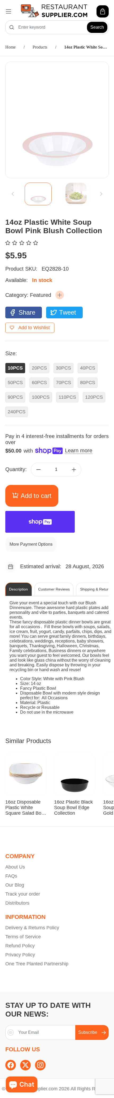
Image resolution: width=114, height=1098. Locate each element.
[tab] (38, 194)
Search (97, 27)
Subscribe (87, 1032)
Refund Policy (20, 945)
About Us (15, 867)
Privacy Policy (20, 954)
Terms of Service (23, 936)
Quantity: (16, 469)
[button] (59, 295)
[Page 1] (38, 194)
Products (40, 47)
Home (10, 47)
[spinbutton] (56, 469)
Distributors (17, 903)
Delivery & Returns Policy (32, 927)
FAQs (11, 876)
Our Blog (14, 885)
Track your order (22, 894)
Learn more (78, 450)
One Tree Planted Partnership (36, 963)
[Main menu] (8, 11)
